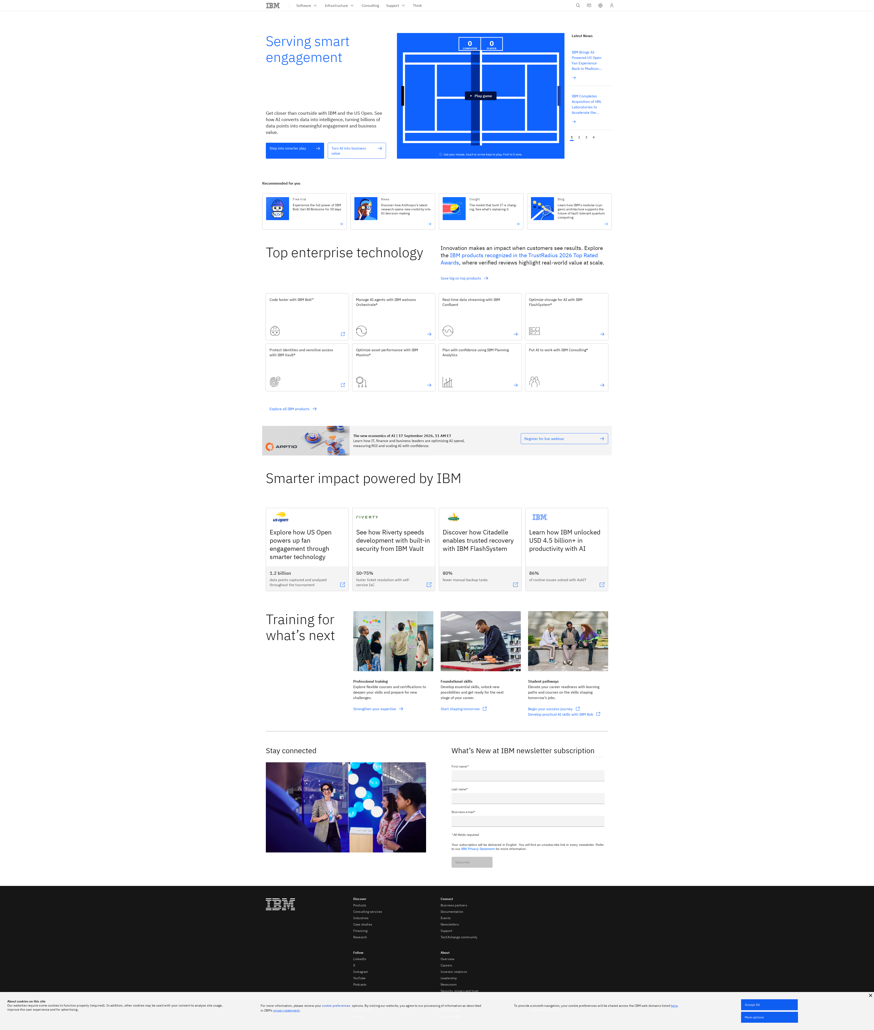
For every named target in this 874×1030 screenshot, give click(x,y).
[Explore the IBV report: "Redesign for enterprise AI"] (406, 224)
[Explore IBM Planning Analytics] (515, 385)
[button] (600, 5)
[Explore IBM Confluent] (515, 334)
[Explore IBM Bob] (342, 334)
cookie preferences (336, 1006)
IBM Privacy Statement (478, 849)
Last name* (460, 789)
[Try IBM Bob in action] (318, 224)
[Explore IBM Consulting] (602, 385)
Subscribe (462, 862)
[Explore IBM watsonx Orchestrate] (429, 334)
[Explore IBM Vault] (342, 385)
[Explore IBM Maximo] (429, 385)
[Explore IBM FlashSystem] (602, 334)
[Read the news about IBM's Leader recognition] (583, 224)
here (674, 1006)
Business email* (463, 812)
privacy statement (286, 1010)
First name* (460, 766)
